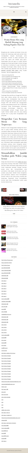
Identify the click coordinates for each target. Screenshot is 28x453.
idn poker (3, 340)
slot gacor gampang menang (8, 423)
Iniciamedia (14, 3)
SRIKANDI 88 (4, 275)
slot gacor (3, 280)
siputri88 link (4, 430)
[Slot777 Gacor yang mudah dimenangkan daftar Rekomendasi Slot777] (24, 190)
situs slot (3, 392)
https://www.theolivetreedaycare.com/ (10, 417)
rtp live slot (4, 350)
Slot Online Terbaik (6, 355)
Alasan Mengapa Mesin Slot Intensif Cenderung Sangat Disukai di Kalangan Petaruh (12, 244)
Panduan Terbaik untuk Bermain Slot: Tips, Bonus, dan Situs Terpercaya (12, 249)
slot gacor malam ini (6, 415)
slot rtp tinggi (4, 394)
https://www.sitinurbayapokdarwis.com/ (11, 381)
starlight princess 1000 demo (9, 70)
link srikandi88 (4, 425)
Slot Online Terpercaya (7, 260)
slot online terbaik (5, 397)
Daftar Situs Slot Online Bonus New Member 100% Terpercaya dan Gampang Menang (12, 232)
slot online (4, 324)
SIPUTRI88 (4, 311)
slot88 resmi (4, 348)
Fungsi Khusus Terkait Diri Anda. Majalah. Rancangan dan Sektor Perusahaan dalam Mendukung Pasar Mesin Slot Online (14, 208)
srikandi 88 (4, 420)
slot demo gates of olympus (8, 353)
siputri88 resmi (5, 436)
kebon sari (4, 386)
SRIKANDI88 (4, 278)
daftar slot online (5, 410)
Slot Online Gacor (5, 265)
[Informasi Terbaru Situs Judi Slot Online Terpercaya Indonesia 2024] (4, 190)
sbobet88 (3, 337)
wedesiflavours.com (6, 314)
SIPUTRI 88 (4, 306)
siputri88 (3, 309)
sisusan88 (3, 438)
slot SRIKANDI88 (5, 267)
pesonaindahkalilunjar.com (8, 384)
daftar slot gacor (22, 161)
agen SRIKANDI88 (6, 270)
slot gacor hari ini (5, 412)
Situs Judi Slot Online (6, 262)
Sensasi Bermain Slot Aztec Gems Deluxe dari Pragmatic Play (13, 238)
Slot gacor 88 (4, 389)
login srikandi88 (5, 298)
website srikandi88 (6, 301)
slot (2, 399)
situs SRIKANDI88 (5, 273)
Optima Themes (18, 450)
